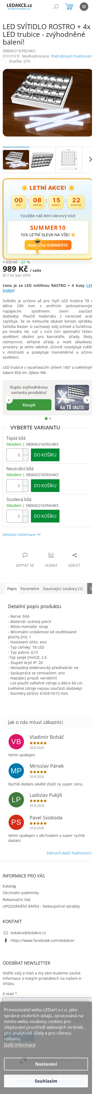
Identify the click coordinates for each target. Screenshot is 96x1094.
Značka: (19, 67)
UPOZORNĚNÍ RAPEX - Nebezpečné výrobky (41, 914)
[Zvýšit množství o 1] (25, 455)
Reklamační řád (16, 907)
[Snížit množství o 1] (25, 461)
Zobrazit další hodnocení (64, 861)
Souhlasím (46, 1081)
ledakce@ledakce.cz (28, 940)
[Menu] (84, 6)
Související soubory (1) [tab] (62, 591)
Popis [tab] (12, 591)
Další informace (19, 1045)
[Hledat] (56, 6)
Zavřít (31, 552)
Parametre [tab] (30, 591)
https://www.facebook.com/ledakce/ (42, 948)
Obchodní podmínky (21, 900)
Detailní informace (19, 537)
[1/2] (44, 421)
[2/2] (48, 421)
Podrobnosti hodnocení (23, 62)
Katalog (9, 894)
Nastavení (46, 1064)
